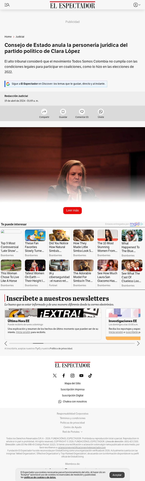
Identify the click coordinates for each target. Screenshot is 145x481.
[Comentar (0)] (82, 112)
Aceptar (117, 475)
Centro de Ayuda (73, 427)
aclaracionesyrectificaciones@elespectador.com (82, 447)
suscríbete (132, 332)
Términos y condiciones (72, 418)
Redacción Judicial (16, 96)
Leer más (72, 210)
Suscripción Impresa (72, 389)
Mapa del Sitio (73, 383)
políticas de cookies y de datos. (40, 477)
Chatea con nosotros (75, 401)
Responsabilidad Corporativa (72, 413)
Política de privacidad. (61, 348)
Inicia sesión (23, 332)
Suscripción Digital (72, 395)
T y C (37, 348)
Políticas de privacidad (72, 422)
